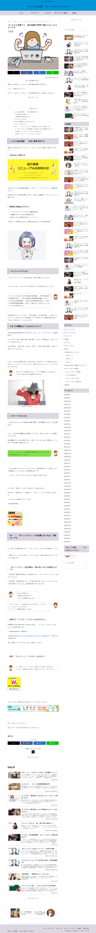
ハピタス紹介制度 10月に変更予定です (26, 112)
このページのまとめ (20, 124)
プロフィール (59, 928)
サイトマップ (51, 928)
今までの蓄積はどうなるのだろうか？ (25, 121)
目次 (31, 108)
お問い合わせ (86, 928)
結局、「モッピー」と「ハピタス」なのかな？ (29, 133)
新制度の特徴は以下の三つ (23, 116)
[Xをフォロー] (33, 751)
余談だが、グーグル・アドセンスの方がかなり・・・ (30, 131)
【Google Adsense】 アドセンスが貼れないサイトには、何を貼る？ (28, 636)
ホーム (45, 928)
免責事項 (79, 928)
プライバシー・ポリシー (70, 928)
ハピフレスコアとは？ (21, 119)
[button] (87, 30)
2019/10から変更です (22, 114)
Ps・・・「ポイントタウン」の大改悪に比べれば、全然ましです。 (33, 126)
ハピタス (11, 736)
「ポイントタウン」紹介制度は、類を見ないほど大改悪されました (34, 129)
